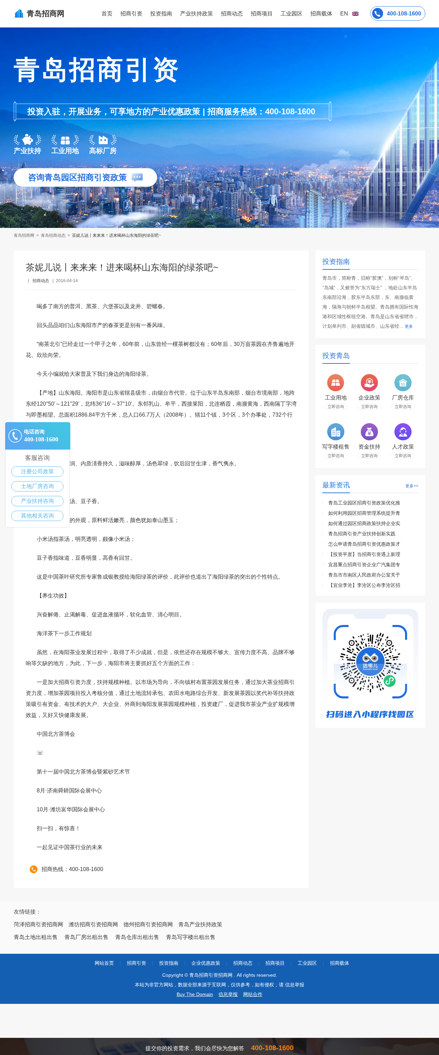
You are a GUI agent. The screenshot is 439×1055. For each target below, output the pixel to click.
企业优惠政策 (205, 963)
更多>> (411, 486)
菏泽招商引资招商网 (38, 924)
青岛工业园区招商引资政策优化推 (364, 503)
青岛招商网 (24, 235)
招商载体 (339, 963)
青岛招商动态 (53, 235)
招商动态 (232, 13)
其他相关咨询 (37, 516)
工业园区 (291, 13)
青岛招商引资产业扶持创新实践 (361, 533)
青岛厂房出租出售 (86, 937)
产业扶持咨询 (37, 501)
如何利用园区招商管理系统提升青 (364, 513)
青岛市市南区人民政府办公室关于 (364, 575)
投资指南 (161, 13)
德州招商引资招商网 (148, 924)
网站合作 (252, 994)
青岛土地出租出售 (36, 937)
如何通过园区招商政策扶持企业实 (364, 523)
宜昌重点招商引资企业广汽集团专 (364, 564)
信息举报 (228, 994)
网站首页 (104, 963)
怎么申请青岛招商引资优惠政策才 (364, 544)
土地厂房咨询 (37, 486)
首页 (107, 13)
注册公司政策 (37, 471)
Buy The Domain (195, 994)
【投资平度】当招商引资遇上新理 (364, 554)
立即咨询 (336, 406)
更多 (409, 326)
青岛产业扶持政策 (200, 924)
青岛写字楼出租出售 (190, 937)
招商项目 (262, 13)
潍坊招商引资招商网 (93, 924)
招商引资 (131, 13)
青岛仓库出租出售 (137, 937)
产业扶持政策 (196, 13)
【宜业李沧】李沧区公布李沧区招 (364, 585)
